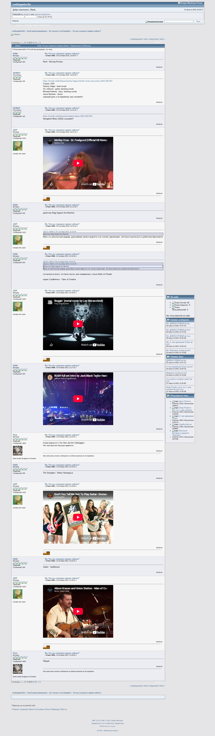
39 (36, 43)
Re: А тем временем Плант (178, 342)
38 (33, 43)
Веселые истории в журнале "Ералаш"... (180, 433)
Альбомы (40, 709)
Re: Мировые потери (175, 350)
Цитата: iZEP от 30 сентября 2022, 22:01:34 (59, 262)
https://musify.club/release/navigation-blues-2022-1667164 (67, 116)
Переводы (55, 709)
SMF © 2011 (106, 720)
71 (40, 43)
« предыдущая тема (138, 39)
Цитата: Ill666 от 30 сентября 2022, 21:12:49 (59, 232)
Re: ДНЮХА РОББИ (175, 323)
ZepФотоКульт (185, 424)
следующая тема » (156, 39)
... (23, 43)
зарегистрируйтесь (42, 14)
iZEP (15, 130)
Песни (47, 709)
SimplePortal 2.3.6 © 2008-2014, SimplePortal (108, 723)
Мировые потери (173, 373)
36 (27, 43)
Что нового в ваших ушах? (178, 379)
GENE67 (16, 73)
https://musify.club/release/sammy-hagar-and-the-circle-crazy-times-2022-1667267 (77, 81)
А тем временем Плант (176, 367)
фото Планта (185, 401)
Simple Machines (117, 720)
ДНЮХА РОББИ (173, 360)
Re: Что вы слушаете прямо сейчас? (62, 54)
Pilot (15, 435)
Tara (188, 336)
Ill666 (15, 54)
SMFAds (102, 726)
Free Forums (111, 726)
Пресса (63, 709)
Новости (32, 709)
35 (25, 43)
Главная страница (20, 709)
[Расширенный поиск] (154, 21)
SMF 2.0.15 (96, 720)
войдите (27, 14)
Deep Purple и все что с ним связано (178, 388)
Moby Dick (180, 389)
